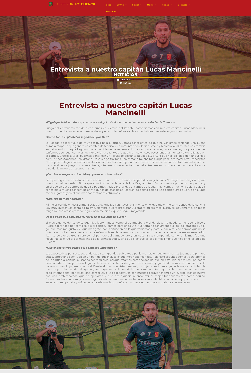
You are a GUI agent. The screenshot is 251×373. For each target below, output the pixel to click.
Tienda (165, 5)
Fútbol (135, 5)
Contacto (182, 5)
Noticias (127, 83)
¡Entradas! (111, 11)
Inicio (108, 5)
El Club (120, 5)
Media (150, 5)
